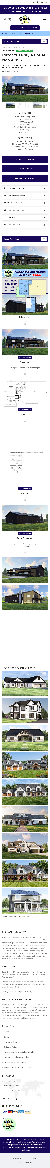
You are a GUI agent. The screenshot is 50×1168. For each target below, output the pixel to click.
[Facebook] (37, 2)
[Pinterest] (33, 2)
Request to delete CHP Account (17, 1067)
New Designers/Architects (15, 1062)
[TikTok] (46, 2)
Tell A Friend (26, 178)
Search (7, 1037)
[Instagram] (42, 2)
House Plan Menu (11, 41)
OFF (18, 72)
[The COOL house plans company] (9, 1124)
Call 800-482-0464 (25, 27)
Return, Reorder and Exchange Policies (20, 1052)
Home (6, 34)
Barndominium (7, 47)
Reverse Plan (25, 357)
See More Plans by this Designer (15, 916)
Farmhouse (17, 47)
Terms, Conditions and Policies (17, 1057)
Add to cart (26, 159)
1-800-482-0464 (12, 1090)
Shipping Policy (10, 1047)
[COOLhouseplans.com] (25, 19)
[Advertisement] (25, 639)
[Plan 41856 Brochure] (25, 280)
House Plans (16, 34)
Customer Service (12, 1042)
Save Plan (25, 168)
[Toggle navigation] (44, 41)
